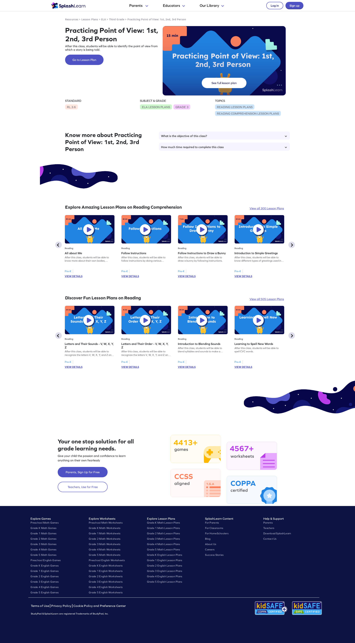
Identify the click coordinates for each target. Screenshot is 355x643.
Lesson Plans (89, 19)
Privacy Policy (61, 606)
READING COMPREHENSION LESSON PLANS (248, 113)
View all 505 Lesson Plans (267, 299)
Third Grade (116, 19)
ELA (103, 19)
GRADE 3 (181, 107)
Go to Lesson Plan (84, 59)
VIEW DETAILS (73, 276)
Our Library (209, 6)
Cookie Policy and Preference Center (99, 606)
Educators (171, 6)
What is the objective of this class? (184, 136)
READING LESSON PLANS (235, 107)
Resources (71, 19)
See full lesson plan (224, 83)
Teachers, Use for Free (83, 487)
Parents (136, 6)
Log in (275, 5)
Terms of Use (40, 606)
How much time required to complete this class (192, 147)
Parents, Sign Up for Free (83, 472)
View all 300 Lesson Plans (267, 208)
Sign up (294, 5)
